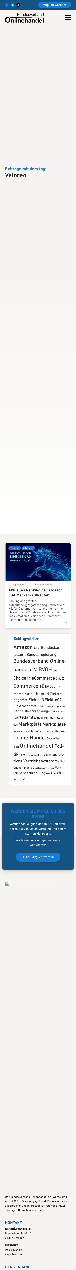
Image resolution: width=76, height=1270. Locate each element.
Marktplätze (54, 770)
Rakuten (47, 801)
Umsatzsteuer (39, 814)
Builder (36, 694)
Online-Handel (29, 784)
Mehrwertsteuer (21, 777)
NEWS (36, 777)
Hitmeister (58, 757)
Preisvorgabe (33, 801)
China (55, 716)
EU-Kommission (48, 752)
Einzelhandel (36, 739)
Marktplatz (30, 770)
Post (22, 801)
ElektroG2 (53, 746)
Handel (63, 752)
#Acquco (28, 594)
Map (46, 763)
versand (50, 814)
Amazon (23, 693)
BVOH (45, 715)
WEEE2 (19, 825)
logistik (39, 763)
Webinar (51, 819)
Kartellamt (23, 763)
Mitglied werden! (54, 5)
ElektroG (36, 746)
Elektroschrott (24, 752)
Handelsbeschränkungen (32, 757)
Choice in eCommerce (34, 724)
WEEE (62, 819)
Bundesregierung (41, 700)
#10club (14, 594)
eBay (44, 732)
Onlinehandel (36, 792)
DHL (58, 724)
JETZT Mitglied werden (38, 903)
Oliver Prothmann (53, 777)
